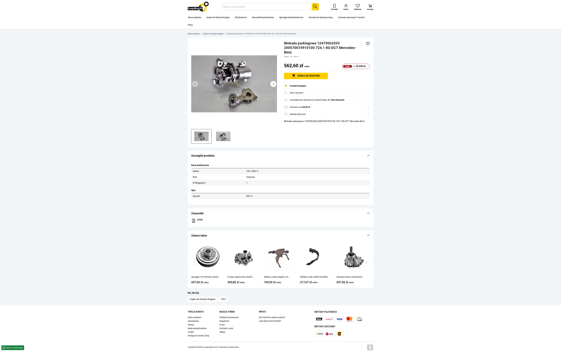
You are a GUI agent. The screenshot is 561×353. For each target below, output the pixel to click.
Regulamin (224, 321)
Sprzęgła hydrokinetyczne (291, 17)
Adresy (191, 324)
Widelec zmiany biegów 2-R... (277, 277)
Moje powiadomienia (197, 328)
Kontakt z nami (226, 328)
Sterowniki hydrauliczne (263, 17)
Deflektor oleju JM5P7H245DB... (314, 277)
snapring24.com (211, 347)
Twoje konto (196, 311)
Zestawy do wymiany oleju (321, 17)
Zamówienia (193, 321)
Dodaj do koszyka (306, 75)
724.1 (223, 299)
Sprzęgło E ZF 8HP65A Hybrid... (205, 277)
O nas (222, 324)
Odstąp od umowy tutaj (198, 335)
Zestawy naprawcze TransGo (351, 17)
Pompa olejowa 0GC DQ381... (240, 277)
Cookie (191, 332)
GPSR (200, 219)
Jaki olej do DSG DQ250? (270, 321)
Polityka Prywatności (229, 317)
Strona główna (194, 17)
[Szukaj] (315, 6)
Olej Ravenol (241, 17)
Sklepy (222, 332)
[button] (280, 155)
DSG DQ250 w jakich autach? (272, 317)
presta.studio (233, 347)
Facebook (370, 347)
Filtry (190, 25)
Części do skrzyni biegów (218, 17)
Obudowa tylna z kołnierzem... (350, 277)
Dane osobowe (194, 317)
